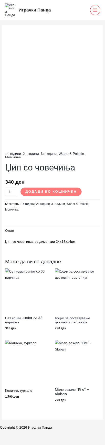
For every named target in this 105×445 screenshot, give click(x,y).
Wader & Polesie (71, 154)
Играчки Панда (35, 10)
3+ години (49, 154)
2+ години (31, 154)
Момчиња (13, 157)
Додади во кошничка (51, 191)
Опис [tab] (9, 231)
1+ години (13, 154)
